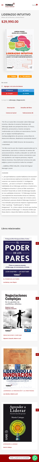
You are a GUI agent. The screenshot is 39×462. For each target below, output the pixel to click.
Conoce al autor (11, 113)
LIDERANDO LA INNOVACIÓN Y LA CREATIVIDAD (18, 391)
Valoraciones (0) (28, 113)
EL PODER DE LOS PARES (11, 279)
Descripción (11, 107)
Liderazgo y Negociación (17, 100)
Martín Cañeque (7, 447)
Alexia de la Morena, (8, 17)
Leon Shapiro (13, 282)
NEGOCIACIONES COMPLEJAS (12, 335)
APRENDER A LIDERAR (10, 444)
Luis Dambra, (7, 394)
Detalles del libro (26, 107)
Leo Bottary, (6, 282)
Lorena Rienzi (19, 17)
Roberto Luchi (17, 338)
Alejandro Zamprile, (8, 338)
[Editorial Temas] (10, 5)
